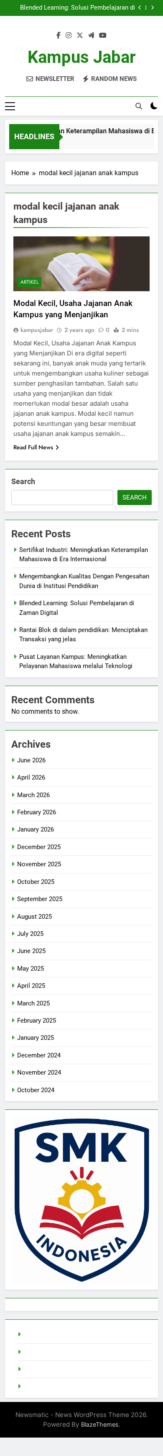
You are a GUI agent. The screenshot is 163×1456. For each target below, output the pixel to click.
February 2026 (36, 812)
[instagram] (68, 36)
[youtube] (103, 36)
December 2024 (39, 1055)
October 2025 (35, 882)
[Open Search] (138, 106)
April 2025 (31, 986)
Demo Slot (38, 1352)
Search (23, 481)
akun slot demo (45, 1369)
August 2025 (34, 916)
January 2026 (35, 829)
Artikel (29, 282)
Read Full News (33, 447)
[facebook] (58, 36)
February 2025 (36, 1020)
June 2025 (31, 951)
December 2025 (39, 847)
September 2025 (39, 899)
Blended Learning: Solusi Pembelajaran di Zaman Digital (77, 8)
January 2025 (35, 1037)
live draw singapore (50, 1334)
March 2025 (33, 1003)
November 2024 (39, 1072)
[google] (91, 36)
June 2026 (31, 760)
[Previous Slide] (139, 7)
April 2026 (31, 777)
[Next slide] (152, 7)
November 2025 (39, 864)
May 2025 (30, 968)
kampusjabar (36, 330)
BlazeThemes (100, 1424)
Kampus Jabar (82, 57)
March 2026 (33, 795)
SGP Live (35, 1386)
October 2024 (35, 1090)
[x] (80, 36)
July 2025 (30, 934)
